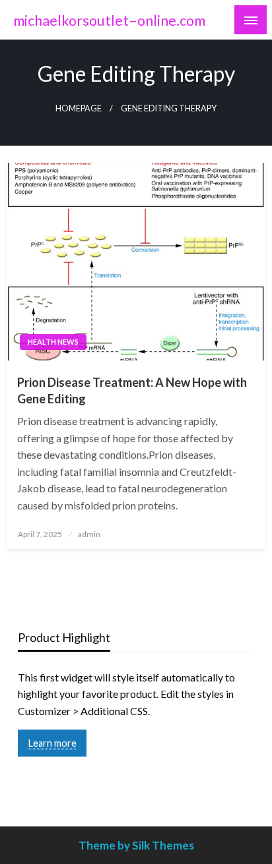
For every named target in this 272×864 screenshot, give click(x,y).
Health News (53, 341)
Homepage (78, 108)
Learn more (52, 743)
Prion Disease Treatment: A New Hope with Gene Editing (132, 390)
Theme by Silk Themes (136, 845)
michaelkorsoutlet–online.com (109, 20)
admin (89, 534)
